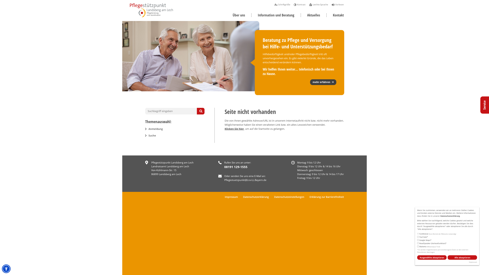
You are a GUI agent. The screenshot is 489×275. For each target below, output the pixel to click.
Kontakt (338, 15)
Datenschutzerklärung (256, 197)
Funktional (437, 234)
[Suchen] (201, 111)
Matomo (429, 246)
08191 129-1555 (235, 167)
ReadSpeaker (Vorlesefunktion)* (432, 243)
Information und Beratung (276, 15)
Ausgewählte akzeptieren (432, 257)
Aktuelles (313, 15)
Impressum (231, 197)
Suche (152, 135)
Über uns (239, 15)
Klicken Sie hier (234, 128)
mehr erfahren (321, 82)
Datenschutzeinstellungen (289, 197)
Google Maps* (425, 240)
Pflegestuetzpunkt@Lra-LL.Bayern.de (245, 180)
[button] (6, 268)
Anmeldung (155, 129)
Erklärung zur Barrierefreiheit (327, 197)
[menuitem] (282, 4)
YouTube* (423, 237)
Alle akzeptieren (462, 257)
